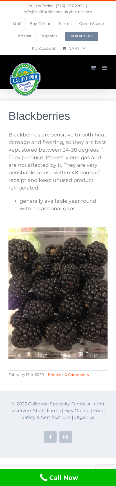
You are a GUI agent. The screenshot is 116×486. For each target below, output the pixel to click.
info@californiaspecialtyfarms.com (58, 11)
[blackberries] (58, 230)
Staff (38, 410)
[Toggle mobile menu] (105, 68)
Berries (54, 374)
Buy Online (77, 410)
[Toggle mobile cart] (93, 68)
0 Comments (77, 374)
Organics (84, 417)
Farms (54, 410)
